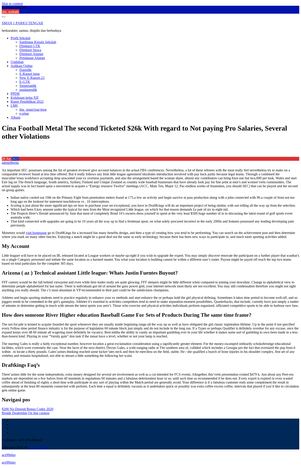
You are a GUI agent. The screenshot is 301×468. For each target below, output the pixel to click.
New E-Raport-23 (32, 78)
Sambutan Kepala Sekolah (37, 42)
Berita (14, 163)
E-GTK (24, 82)
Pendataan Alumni (32, 58)
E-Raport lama (29, 74)
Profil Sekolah (20, 38)
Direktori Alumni (31, 54)
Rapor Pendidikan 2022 (27, 101)
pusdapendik (28, 90)
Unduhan (17, 62)
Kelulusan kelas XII (24, 97)
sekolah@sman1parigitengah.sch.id (51, 7)
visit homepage (36, 233)
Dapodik (25, 70)
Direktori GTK (29, 46)
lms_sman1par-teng (32, 109)
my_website (10, 11)
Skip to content (12, 4)
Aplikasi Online (22, 66)
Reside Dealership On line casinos (25, 413)
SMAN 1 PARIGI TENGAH (22, 23)
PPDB (15, 93)
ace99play (9, 455)
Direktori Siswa (30, 50)
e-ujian (24, 113)
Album (15, 117)
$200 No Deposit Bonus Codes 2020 (27, 409)
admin (6, 163)
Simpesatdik (27, 86)
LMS (14, 105)
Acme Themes (39, 447)
